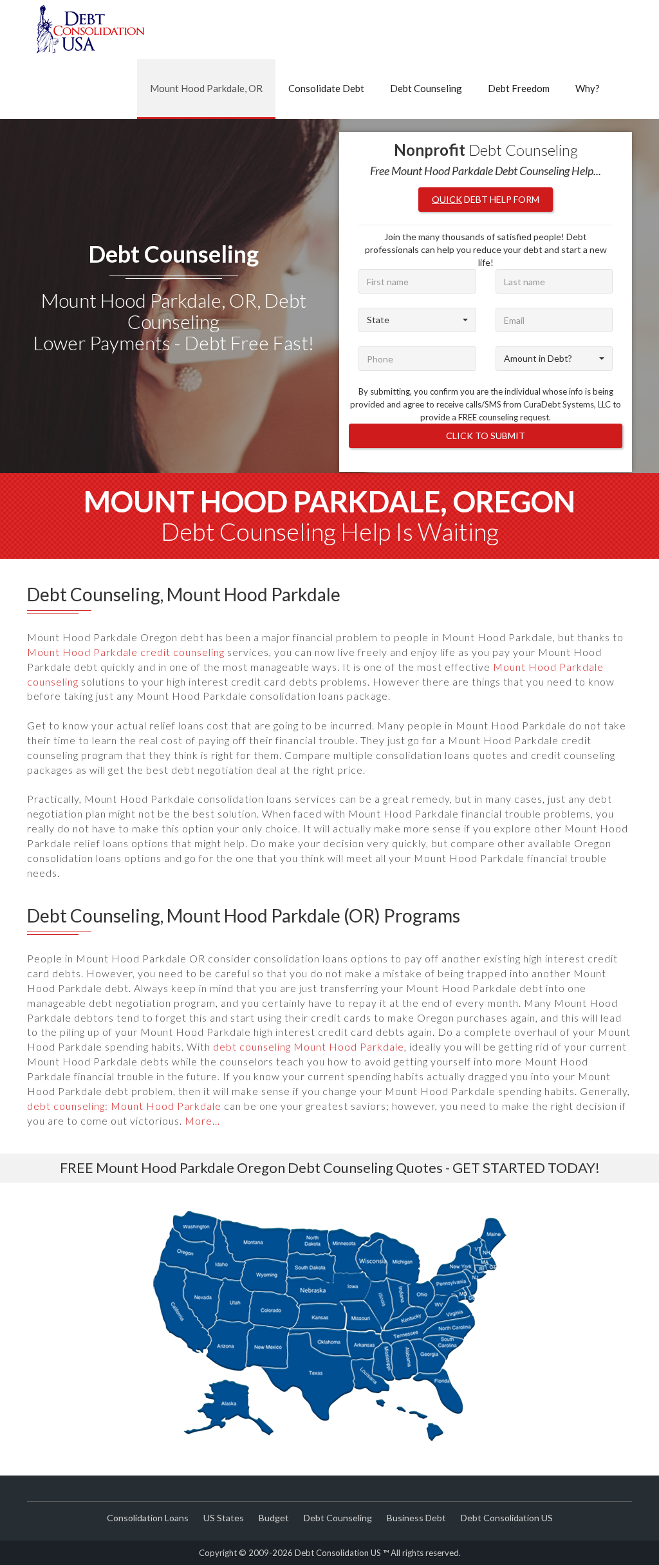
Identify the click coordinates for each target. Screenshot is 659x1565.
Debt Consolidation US (507, 1517)
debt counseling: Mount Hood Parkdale (124, 1106)
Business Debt (416, 1517)
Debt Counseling (426, 88)
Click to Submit (485, 435)
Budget (274, 1517)
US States (223, 1517)
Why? (587, 88)
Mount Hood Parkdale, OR (206, 88)
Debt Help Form (485, 199)
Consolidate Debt (326, 88)
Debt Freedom (519, 88)
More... (202, 1120)
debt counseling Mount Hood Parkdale (308, 1046)
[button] (417, 320)
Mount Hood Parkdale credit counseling (126, 652)
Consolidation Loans (148, 1517)
